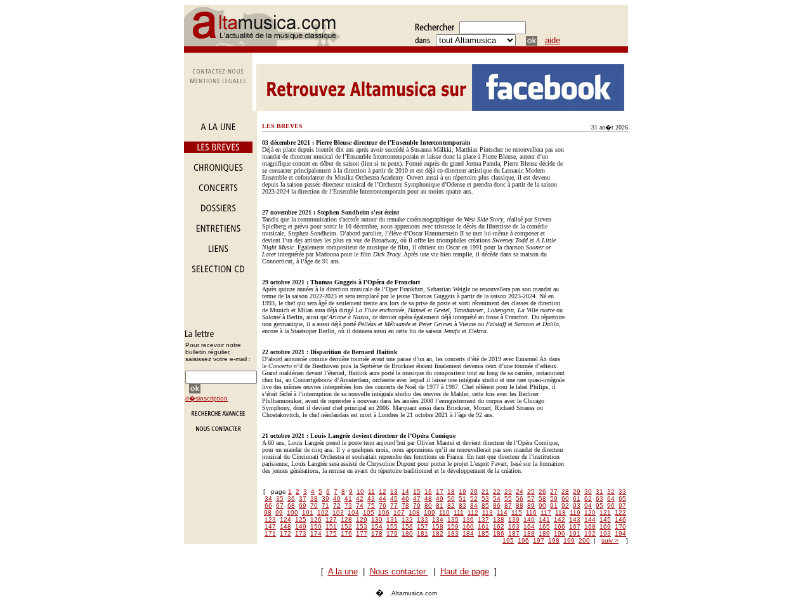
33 (622, 491)
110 (444, 512)
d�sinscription (206, 398)
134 (437, 519)
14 (405, 491)
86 (497, 505)
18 (451, 491)
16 (428, 491)
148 (285, 526)
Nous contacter (399, 571)
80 (428, 505)
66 (268, 505)
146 (620, 519)
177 (361, 533)
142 (559, 519)
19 (462, 491)
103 (338, 512)
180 (407, 533)
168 (590, 526)
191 (574, 533)
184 (468, 533)
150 (316, 526)
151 (331, 526)
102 (323, 512)
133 (422, 519)
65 (622, 498)
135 (453, 519)
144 (590, 519)
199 (569, 540)
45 (394, 498)
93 (576, 505)
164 (529, 526)
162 (498, 526)
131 (392, 519)
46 (405, 498)
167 (574, 526)
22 (497, 491)
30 (588, 491)
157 (422, 526)
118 (560, 512)
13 (394, 491)
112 (473, 512)
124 (285, 519)
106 (384, 512)
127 (331, 519)
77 (394, 505)
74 (359, 505)
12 (382, 491)
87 (508, 505)
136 (468, 519)
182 (437, 533)
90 (542, 505)
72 (337, 505)
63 (599, 498)
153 (361, 526)
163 (514, 526)
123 (270, 519)
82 (451, 505)
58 (542, 498)
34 (268, 498)
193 (605, 533)
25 (531, 491)
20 (474, 491)
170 (620, 526)
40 (337, 498)
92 (565, 505)
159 (453, 526)
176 (346, 533)
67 (280, 505)
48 (428, 498)
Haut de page (464, 571)
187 (514, 533)
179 (392, 533)
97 (622, 505)
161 (483, 526)
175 (331, 533)
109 (429, 512)
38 (314, 498)
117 (545, 512)
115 (516, 512)
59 (554, 498)
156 (407, 526)
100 (292, 512)
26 (542, 491)
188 (529, 533)
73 (348, 505)
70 (314, 505)
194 (620, 533)
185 (483, 533)
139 (514, 519)
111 (459, 512)
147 (270, 526)
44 (382, 498)
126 (316, 519)
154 (377, 526)
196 (523, 540)
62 (588, 498)
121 (605, 512)
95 (599, 505)
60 (565, 498)
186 (498, 533)
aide (552, 40)
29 (576, 491)
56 (519, 498)
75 (371, 505)
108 (414, 512)
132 (407, 519)
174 (316, 533)
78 (405, 505)
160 (468, 526)
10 (360, 491)
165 (544, 526)
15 (417, 491)
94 (588, 505)
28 (565, 491)
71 (325, 505)
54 (497, 498)
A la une (343, 571)
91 (554, 505)
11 (371, 491)
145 (605, 519)
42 (359, 498)
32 (611, 491)
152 (346, 526)
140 (529, 519)
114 (502, 512)
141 (544, 519)
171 (270, 533)
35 (280, 498)
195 (508, 540)
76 (382, 505)
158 (437, 526)
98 (268, 512)
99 (279, 512)
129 (361, 519)
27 (554, 491)
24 (519, 491)
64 (611, 498)
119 (575, 512)
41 (348, 498)
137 (483, 519)
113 (487, 512)
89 (531, 505)
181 (422, 533)
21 (485, 491)
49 (439, 498)
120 (590, 512)
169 (605, 526)
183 (453, 533)
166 (559, 526)
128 (346, 519)
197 (538, 540)
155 (392, 526)
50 (451, 498)
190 (559, 533)
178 (377, 533)
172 (285, 533)
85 (485, 505)
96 (611, 505)
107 (399, 512)
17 (439, 491)
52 (474, 498)
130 (377, 519)
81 (439, 505)
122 (620, 512)
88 (519, 505)
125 (300, 519)
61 (576, 498)
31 (599, 491)
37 (302, 498)
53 (485, 498)
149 (300, 526)
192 (590, 533)
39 (325, 498)
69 (302, 505)
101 (307, 512)
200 (584, 540)
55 (508, 498)
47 (417, 498)
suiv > (610, 540)
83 (462, 505)
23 (508, 491)
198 (554, 540)
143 (574, 519)
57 (531, 498)
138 (498, 519)
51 (462, 498)
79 (417, 505)
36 (291, 498)
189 (544, 533)
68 (291, 505)
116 (531, 512)
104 (353, 512)
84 (474, 505)
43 (371, 498)
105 (368, 512)
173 (300, 533)
